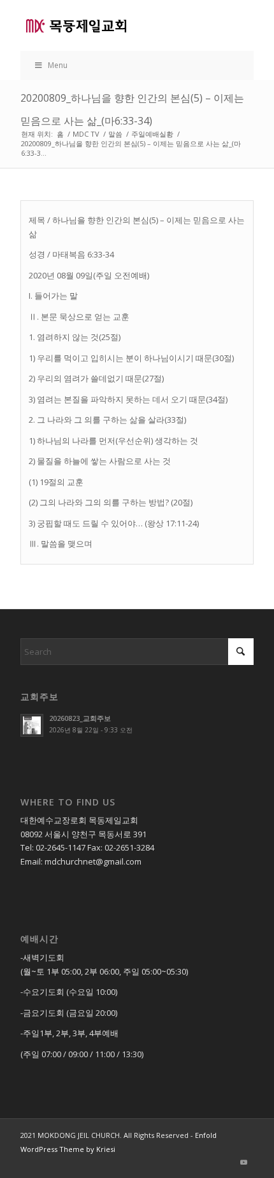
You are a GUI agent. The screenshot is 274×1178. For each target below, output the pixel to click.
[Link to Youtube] (244, 1162)
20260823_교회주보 (80, 718)
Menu (58, 65)
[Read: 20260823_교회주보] (31, 725)
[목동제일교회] (113, 25)
